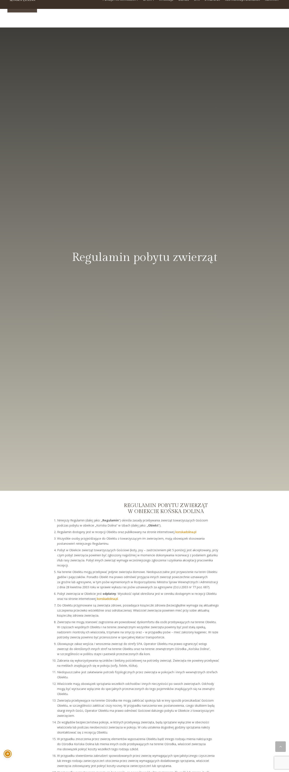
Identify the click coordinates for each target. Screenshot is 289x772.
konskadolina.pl (185, 532)
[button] (280, 746)
